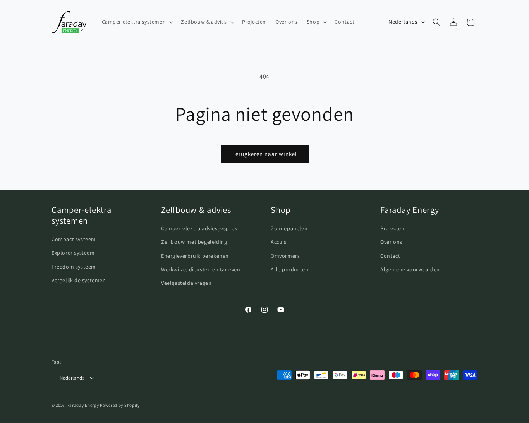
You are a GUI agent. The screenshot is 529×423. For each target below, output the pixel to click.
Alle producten (289, 268)
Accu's (279, 241)
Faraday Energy (83, 405)
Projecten (392, 228)
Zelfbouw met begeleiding (194, 241)
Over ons (391, 241)
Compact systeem (74, 239)
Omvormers (285, 255)
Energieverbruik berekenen (195, 255)
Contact (390, 255)
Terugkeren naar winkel (264, 154)
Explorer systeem (73, 252)
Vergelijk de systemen (79, 279)
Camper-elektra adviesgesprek (199, 228)
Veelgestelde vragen (186, 282)
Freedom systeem (74, 266)
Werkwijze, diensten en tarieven (200, 268)
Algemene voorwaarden (410, 268)
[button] (137, 22)
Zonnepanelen (289, 228)
